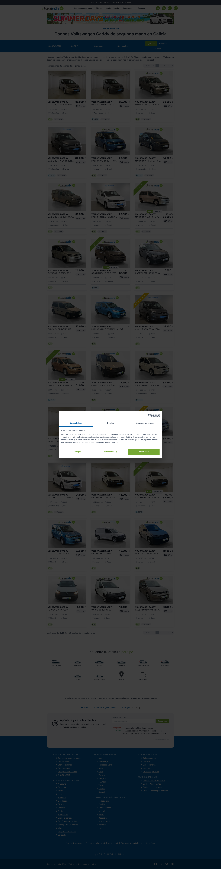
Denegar (77, 452)
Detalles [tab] (110, 423)
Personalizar (109, 452)
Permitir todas (143, 452)
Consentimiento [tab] (76, 423)
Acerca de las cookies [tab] (145, 423)
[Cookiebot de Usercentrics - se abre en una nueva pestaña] (150, 415)
